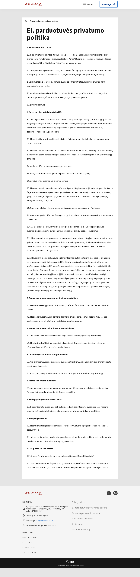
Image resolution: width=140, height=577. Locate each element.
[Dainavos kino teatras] (34, 4)
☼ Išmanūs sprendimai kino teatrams (70, 565)
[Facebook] (109, 493)
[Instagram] (115, 493)
